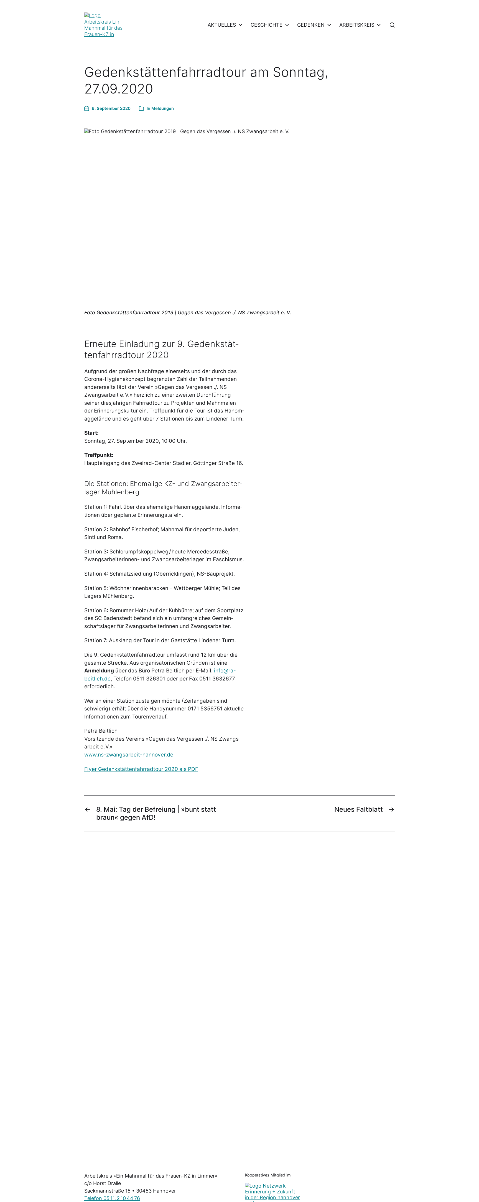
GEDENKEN (311, 24)
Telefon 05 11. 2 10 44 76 (112, 1198)
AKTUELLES (222, 24)
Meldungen (162, 108)
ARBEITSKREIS (356, 24)
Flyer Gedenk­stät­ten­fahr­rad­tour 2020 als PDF (141, 769)
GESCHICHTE (266, 24)
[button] (392, 24)
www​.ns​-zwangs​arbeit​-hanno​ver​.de (128, 754)
